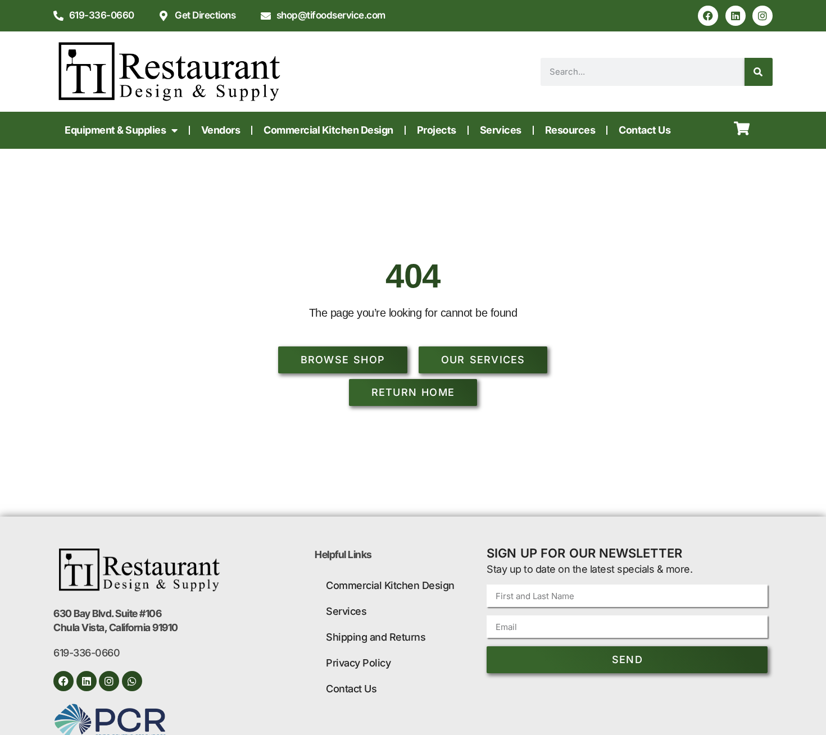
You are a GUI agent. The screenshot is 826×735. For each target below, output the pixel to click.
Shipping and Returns (375, 637)
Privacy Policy (358, 663)
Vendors (220, 130)
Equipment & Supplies (115, 130)
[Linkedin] (735, 16)
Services (500, 130)
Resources (570, 130)
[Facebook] (708, 16)
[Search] (759, 72)
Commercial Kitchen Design (328, 130)
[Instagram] (762, 16)
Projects (436, 130)
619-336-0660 (86, 653)
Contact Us (644, 130)
